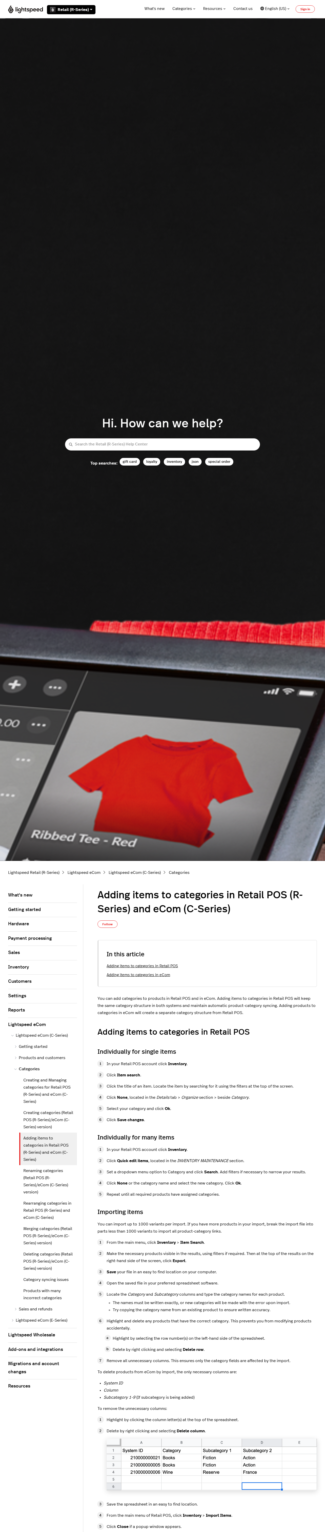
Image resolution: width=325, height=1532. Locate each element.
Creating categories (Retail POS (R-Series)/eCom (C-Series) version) (48, 1120)
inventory (174, 462)
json (195, 462)
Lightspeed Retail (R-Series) (33, 873)
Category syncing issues (46, 1280)
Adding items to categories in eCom (138, 975)
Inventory (18, 967)
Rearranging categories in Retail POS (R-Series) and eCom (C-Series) (47, 1210)
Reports (16, 1010)
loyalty (151, 462)
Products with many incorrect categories (42, 1294)
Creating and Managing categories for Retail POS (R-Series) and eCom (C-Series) (47, 1091)
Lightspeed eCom (84, 873)
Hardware (18, 924)
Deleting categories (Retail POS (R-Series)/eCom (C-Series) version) (48, 1261)
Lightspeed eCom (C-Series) (135, 873)
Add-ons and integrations (35, 1349)
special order (219, 462)
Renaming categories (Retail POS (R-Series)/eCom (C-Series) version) (45, 1181)
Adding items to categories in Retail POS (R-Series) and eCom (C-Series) (46, 1149)
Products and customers (42, 1058)
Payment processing (30, 938)
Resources (212, 9)
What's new (154, 9)
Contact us (243, 9)
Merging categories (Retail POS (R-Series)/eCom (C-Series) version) (47, 1236)
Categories (182, 9)
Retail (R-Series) (73, 10)
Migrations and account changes (33, 1368)
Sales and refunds (35, 1309)
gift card (130, 462)
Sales (14, 952)
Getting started (24, 909)
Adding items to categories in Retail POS (142, 966)
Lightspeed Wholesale (31, 1335)
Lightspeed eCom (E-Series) (41, 1320)
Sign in (305, 9)
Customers (19, 981)
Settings (17, 996)
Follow (107, 924)
